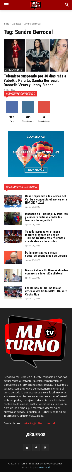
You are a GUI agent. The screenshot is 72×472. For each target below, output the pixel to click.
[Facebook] (36, 447)
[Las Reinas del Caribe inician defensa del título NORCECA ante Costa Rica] (13, 292)
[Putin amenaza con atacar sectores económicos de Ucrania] (13, 257)
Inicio (6, 23)
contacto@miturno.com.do (38, 423)
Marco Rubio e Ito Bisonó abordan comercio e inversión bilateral (46, 272)
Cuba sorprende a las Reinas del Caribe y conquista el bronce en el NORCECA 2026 (46, 199)
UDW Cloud (43, 467)
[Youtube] (26, 447)
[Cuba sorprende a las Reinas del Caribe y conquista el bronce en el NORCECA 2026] (13, 201)
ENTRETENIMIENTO (13, 70)
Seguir (28, 102)
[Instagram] (45, 447)
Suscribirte (44, 102)
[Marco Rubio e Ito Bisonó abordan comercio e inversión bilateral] (13, 275)
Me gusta (11, 102)
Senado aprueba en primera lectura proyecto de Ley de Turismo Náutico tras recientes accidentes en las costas (45, 236)
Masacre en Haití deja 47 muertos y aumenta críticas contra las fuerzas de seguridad (46, 217)
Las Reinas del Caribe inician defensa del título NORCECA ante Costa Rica (46, 291)
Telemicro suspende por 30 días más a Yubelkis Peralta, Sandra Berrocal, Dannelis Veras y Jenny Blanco (35, 80)
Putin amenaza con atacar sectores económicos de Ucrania (46, 254)
